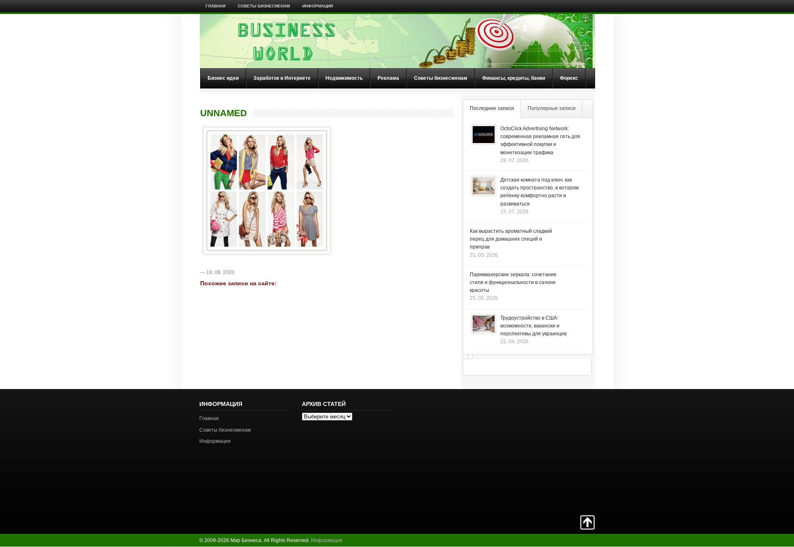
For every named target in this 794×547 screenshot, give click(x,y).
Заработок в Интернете (282, 78)
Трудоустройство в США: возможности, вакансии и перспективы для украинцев (533, 326)
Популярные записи (552, 108)
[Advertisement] (566, 451)
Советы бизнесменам (264, 6)
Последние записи (492, 108)
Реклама (388, 78)
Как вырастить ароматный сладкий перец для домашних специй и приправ (511, 239)
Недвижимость (344, 78)
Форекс (569, 78)
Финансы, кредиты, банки (513, 78)
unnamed (223, 113)
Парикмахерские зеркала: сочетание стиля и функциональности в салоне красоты (513, 282)
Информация (317, 6)
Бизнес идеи (223, 78)
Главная (215, 6)
